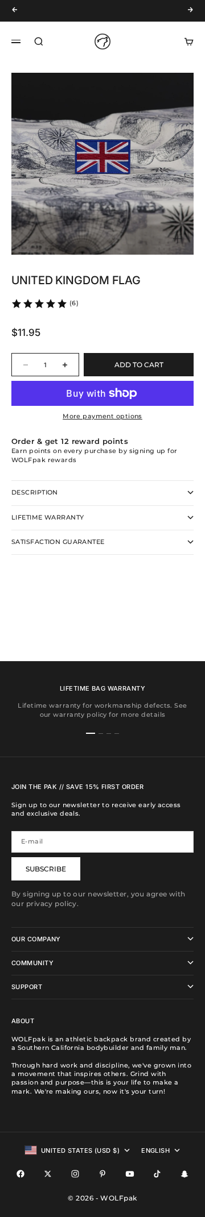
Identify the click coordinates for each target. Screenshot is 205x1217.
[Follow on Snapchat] (184, 1173)
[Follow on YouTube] (129, 1173)
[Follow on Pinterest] (102, 1173)
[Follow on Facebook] (20, 1173)
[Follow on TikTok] (157, 1173)
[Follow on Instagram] (75, 1173)
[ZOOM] (177, 238)
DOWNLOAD (88, 12)
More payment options (102, 416)
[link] (45, 303)
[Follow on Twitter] (47, 1173)
